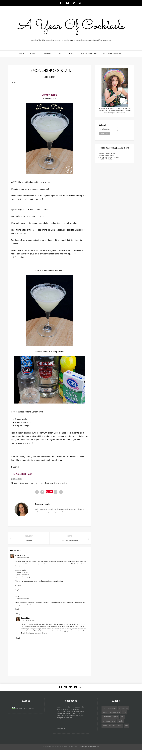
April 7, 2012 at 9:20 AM (22, 558)
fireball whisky (115, 712)
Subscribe (103, 125)
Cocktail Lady (20, 555)
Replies (19, 614)
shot (113, 721)
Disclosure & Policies (112, 54)
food (124, 712)
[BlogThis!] (14, 479)
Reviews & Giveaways (89, 54)
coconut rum (123, 708)
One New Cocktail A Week (107, 153)
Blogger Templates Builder (90, 747)
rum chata (106, 721)
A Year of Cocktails (60, 747)
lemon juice (30, 483)
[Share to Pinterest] (20, 479)
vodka (64, 483)
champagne (112, 708)
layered (115, 717)
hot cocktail (107, 717)
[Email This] (12, 479)
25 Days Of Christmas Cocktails (108, 157)
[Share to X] (16, 479)
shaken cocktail (42, 483)
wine (126, 725)
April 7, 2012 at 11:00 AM (22, 599)
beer (104, 708)
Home (21, 54)
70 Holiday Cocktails (105, 159)
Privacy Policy (61, 728)
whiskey (112, 725)
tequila (120, 721)
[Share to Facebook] (18, 479)
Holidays (47, 54)
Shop (71, 54)
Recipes (33, 54)
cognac (105, 712)
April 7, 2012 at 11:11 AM (28, 620)
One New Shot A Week (106, 155)
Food (60, 54)
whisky (119, 725)
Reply (17, 590)
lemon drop (19, 483)
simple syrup (55, 483)
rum (122, 717)
